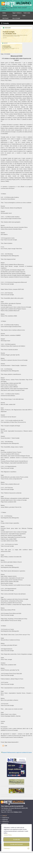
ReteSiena (5, 823)
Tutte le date (26, 13)
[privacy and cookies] (28, 848)
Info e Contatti (16, 18)
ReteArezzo (5, 821)
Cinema (4, 15)
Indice (4, 13)
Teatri (23, 15)
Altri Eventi (5, 18)
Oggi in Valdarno (17, 13)
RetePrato (5, 819)
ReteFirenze (5, 818)
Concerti (14, 15)
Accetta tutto (16, 839)
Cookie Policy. (8, 835)
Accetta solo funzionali (16, 844)
